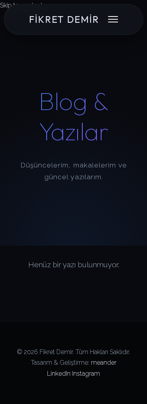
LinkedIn (59, 373)
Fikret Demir (64, 19)
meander (103, 362)
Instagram (86, 373)
